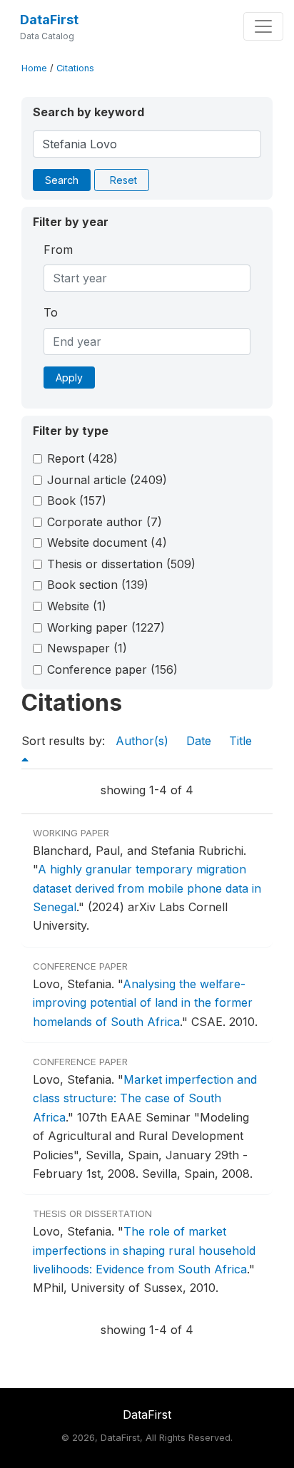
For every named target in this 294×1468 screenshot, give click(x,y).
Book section (97, 585)
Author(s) (142, 741)
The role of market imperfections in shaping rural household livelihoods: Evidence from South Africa (144, 1250)
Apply (69, 377)
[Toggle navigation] (263, 26)
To (51, 312)
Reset (123, 180)
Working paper (106, 627)
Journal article (107, 480)
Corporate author (104, 522)
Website (76, 606)
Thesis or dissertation (121, 564)
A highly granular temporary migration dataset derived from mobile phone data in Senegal (147, 888)
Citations (75, 68)
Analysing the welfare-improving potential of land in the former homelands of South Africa (143, 1003)
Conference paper (112, 669)
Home (34, 68)
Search (61, 180)
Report (82, 458)
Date (198, 741)
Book (76, 500)
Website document (107, 542)
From (58, 249)
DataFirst (49, 19)
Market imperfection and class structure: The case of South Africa (145, 1098)
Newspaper (87, 648)
